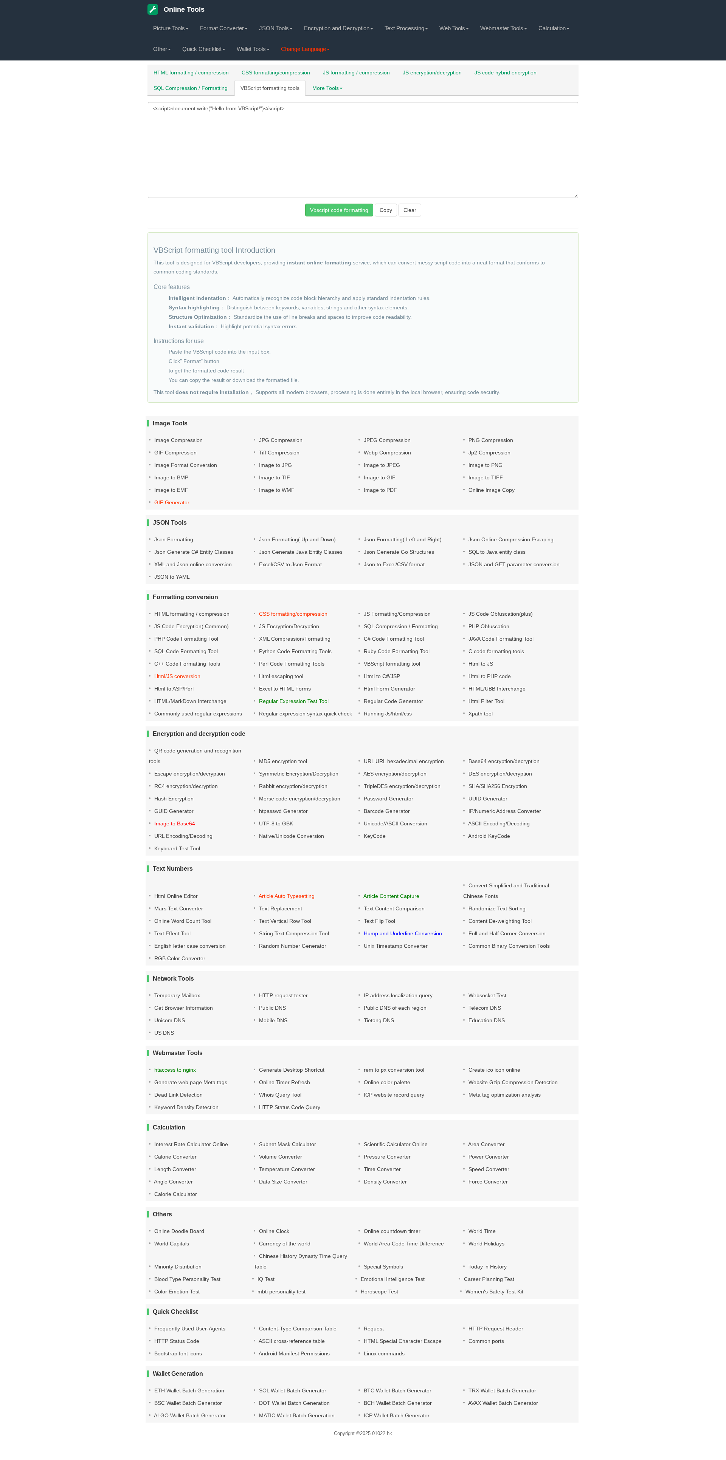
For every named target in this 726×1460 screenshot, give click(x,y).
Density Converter (384, 1182)
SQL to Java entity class (496, 552)
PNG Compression (490, 440)
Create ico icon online (493, 1070)
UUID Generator (487, 799)
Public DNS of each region (394, 1008)
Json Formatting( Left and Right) (402, 539)
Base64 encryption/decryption (503, 761)
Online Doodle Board (178, 1231)
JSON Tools (274, 28)
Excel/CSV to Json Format (290, 564)
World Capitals (171, 1244)
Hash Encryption (173, 799)
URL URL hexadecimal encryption (403, 761)
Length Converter (174, 1169)
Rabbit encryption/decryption (292, 786)
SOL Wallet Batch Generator (292, 1390)
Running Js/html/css (387, 714)
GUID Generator (173, 811)
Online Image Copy (491, 490)
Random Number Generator (292, 946)
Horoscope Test (378, 1292)
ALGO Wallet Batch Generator (189, 1415)
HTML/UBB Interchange (496, 689)
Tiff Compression (278, 453)
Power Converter (488, 1157)
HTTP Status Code (176, 1341)
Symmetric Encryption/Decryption (298, 774)
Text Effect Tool (172, 933)
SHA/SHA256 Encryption (497, 786)
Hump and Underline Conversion (402, 933)
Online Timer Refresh (284, 1082)
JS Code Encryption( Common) (191, 626)
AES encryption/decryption (394, 774)
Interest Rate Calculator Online (190, 1144)
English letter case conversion (189, 946)
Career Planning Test (488, 1279)
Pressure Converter (386, 1157)
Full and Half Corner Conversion (506, 933)
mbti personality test (281, 1292)
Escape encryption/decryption (189, 774)
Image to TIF (274, 477)
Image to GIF (379, 477)
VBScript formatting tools (269, 88)
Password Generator (387, 799)
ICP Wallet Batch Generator (396, 1415)
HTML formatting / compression (191, 73)
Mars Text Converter (178, 908)
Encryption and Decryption (336, 28)
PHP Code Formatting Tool (185, 639)
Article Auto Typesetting (286, 896)
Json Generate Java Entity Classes (300, 552)
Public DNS (272, 1008)
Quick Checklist (202, 49)
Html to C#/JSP (381, 676)
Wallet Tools (251, 49)
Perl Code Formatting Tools (291, 664)
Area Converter (486, 1144)
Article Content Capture (390, 896)
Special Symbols (382, 1267)
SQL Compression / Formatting (191, 88)
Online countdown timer (391, 1231)
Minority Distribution (177, 1267)
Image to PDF (379, 490)
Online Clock (273, 1231)
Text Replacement (280, 908)
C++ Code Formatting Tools (186, 664)
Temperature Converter (286, 1169)
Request (373, 1329)
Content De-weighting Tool (499, 921)
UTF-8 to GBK (275, 823)
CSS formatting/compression (276, 73)
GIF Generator (171, 502)
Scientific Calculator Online (395, 1144)
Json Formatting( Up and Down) (297, 539)
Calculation (552, 28)
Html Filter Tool (485, 701)
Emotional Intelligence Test (392, 1279)
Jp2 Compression (488, 453)
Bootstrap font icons (177, 1353)
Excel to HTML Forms (284, 689)
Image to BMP (170, 477)
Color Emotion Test (176, 1292)
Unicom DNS (169, 1020)
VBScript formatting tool (391, 664)
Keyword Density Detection (186, 1107)
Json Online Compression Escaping (510, 539)
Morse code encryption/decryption (299, 799)
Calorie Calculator (175, 1194)
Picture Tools (169, 28)
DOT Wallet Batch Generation (294, 1403)
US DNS (163, 1033)
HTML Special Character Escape (402, 1341)
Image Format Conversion (185, 465)
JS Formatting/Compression (396, 614)
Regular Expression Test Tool (293, 701)
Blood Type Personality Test (186, 1279)
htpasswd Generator (283, 811)
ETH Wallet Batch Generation (188, 1390)
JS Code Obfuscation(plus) (500, 614)
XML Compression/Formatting (294, 639)
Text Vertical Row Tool (284, 921)
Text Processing (404, 28)
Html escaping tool (280, 676)
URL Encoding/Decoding (183, 836)
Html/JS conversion (176, 676)
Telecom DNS (484, 1008)
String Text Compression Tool (293, 933)
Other (160, 49)
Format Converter (222, 28)
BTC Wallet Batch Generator (396, 1390)
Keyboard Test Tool (176, 848)
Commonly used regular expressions (197, 714)
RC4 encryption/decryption (185, 786)
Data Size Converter (282, 1182)
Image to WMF (276, 490)
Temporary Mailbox (176, 995)
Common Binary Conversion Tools (508, 946)
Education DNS (486, 1020)
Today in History (487, 1267)
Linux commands (383, 1353)
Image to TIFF (485, 477)
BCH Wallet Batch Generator (397, 1403)
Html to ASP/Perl (173, 689)
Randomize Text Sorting (496, 908)
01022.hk (382, 1433)
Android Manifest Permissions (294, 1353)
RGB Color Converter (179, 958)
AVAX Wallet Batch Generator (502, 1403)
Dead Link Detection (178, 1095)
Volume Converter (280, 1157)
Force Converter (487, 1182)
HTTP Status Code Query (289, 1107)
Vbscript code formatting (339, 210)
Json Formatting (173, 539)
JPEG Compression (386, 440)
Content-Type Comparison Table (297, 1329)
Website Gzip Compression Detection (512, 1082)
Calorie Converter (175, 1157)
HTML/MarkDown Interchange (189, 701)
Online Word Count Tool (182, 921)
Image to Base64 (174, 823)
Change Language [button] (303, 49)
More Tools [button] (325, 88)
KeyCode (374, 836)
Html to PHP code (489, 676)
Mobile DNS (272, 1020)
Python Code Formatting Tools (295, 651)
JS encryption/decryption (432, 73)
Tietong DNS (378, 1020)
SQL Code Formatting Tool (185, 651)
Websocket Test (486, 995)
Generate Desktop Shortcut (291, 1070)
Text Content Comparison (393, 908)
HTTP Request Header (495, 1329)
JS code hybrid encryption (506, 73)
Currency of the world (284, 1244)
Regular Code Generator (392, 701)
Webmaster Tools (501, 28)
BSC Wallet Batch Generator (187, 1403)
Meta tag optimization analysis (504, 1095)
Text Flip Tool (378, 921)
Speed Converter (488, 1169)
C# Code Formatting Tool (393, 639)
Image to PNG (485, 465)
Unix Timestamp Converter (395, 946)
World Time (481, 1231)
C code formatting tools (495, 651)
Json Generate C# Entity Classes (193, 552)
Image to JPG (275, 465)
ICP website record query (393, 1095)
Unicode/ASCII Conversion (394, 823)
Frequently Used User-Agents (189, 1329)
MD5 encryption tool (282, 761)
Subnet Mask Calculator (287, 1144)
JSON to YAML (171, 577)
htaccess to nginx (174, 1070)
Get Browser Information (183, 1008)
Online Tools (183, 9)
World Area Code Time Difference (403, 1244)
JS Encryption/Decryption (288, 626)
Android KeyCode (488, 836)
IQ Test (265, 1279)
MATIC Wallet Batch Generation (296, 1415)
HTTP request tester (283, 995)
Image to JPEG (381, 465)
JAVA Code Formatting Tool (500, 639)
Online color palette (386, 1082)
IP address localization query (397, 995)
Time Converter (381, 1169)
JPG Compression (280, 440)
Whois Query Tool (279, 1095)
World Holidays (485, 1244)
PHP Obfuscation (488, 626)
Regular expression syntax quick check (305, 714)
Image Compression (178, 440)
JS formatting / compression (356, 73)
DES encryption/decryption (499, 774)
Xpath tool (480, 714)
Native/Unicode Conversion (291, 836)
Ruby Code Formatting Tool (396, 651)
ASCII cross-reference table (291, 1341)
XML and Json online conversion (192, 564)
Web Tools (452, 28)
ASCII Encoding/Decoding (498, 823)
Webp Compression (386, 453)
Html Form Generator (388, 689)
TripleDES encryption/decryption (401, 786)
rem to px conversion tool (393, 1070)
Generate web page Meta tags (190, 1082)
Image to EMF (170, 490)
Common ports (485, 1341)
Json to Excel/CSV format (393, 564)
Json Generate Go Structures (398, 552)
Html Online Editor (175, 896)
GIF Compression (175, 453)
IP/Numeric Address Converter (504, 811)
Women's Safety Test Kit (493, 1292)
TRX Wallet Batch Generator (501, 1390)
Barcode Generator (386, 811)
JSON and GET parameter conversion (513, 564)
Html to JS (480, 664)
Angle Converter (173, 1182)
